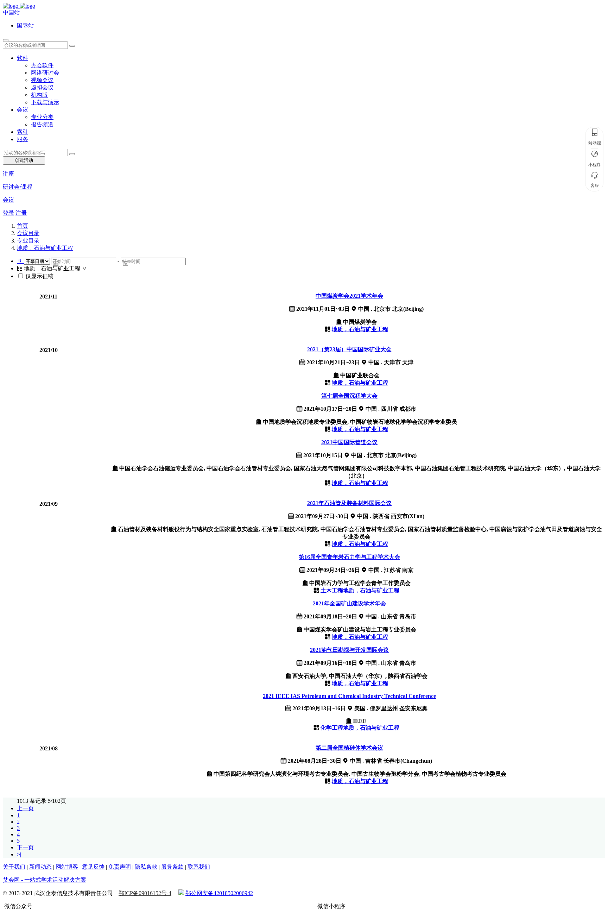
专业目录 (28, 241)
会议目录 (28, 233)
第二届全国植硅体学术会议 (349, 748)
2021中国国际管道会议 (349, 442)
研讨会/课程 (17, 187)
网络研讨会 (45, 73)
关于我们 (14, 867)
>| (19, 854)
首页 (22, 226)
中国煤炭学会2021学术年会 (349, 296)
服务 (22, 139)
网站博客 (67, 867)
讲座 (8, 174)
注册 (21, 213)
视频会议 (42, 80)
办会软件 (42, 65)
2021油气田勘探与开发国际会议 (349, 650)
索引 (22, 132)
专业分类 (42, 117)
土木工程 (332, 590)
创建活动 (24, 160)
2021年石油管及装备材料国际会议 (349, 503)
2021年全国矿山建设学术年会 (349, 603)
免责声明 (119, 867)
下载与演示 (45, 102)
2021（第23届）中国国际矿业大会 (349, 349)
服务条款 (172, 867)
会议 (22, 110)
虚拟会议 (42, 87)
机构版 (39, 95)
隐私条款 (146, 867)
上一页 (25, 808)
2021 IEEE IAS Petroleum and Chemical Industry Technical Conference (349, 696)
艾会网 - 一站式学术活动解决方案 (44, 880)
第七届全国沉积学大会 (349, 396)
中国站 (11, 12)
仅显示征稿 (39, 276)
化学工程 (332, 728)
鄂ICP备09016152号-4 (145, 893)
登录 (8, 213)
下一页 (25, 847)
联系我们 (199, 867)
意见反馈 (93, 867)
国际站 (25, 26)
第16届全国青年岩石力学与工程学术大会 (349, 557)
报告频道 (42, 124)
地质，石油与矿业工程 (45, 248)
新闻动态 (40, 867)
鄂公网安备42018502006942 (219, 893)
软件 (22, 58)
